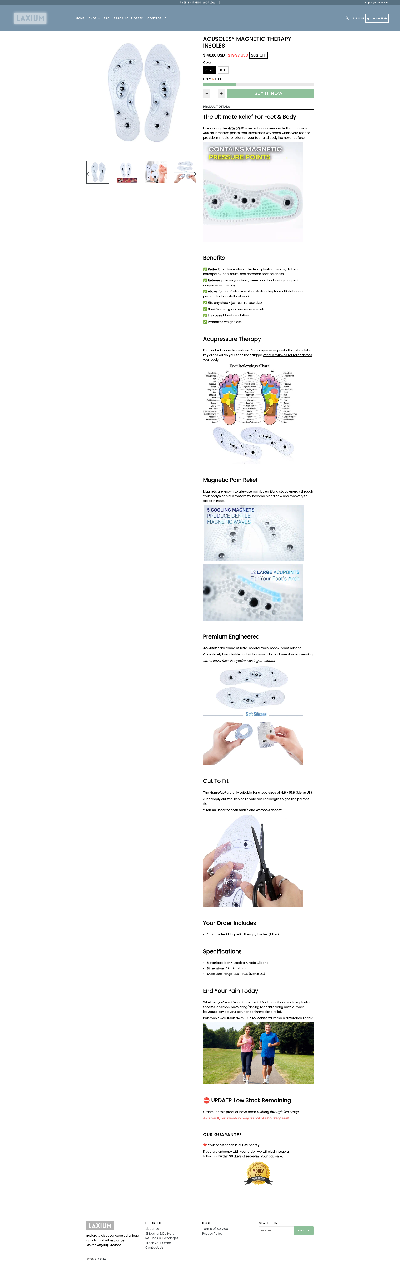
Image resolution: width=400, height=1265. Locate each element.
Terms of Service (215, 1228)
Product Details (216, 106)
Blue (223, 70)
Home (80, 18)
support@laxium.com (376, 2)
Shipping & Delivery (159, 1233)
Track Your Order (128, 18)
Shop (93, 18)
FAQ (107, 18)
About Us (152, 1228)
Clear (209, 70)
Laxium (101, 1259)
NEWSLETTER (268, 1223)
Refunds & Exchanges (162, 1238)
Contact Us (157, 18)
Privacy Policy (212, 1233)
